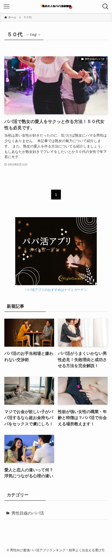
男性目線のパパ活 (27, 513)
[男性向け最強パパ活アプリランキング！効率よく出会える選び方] (56, 6)
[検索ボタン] (105, 6)
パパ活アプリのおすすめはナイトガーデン (56, 290)
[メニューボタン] (6, 6)
